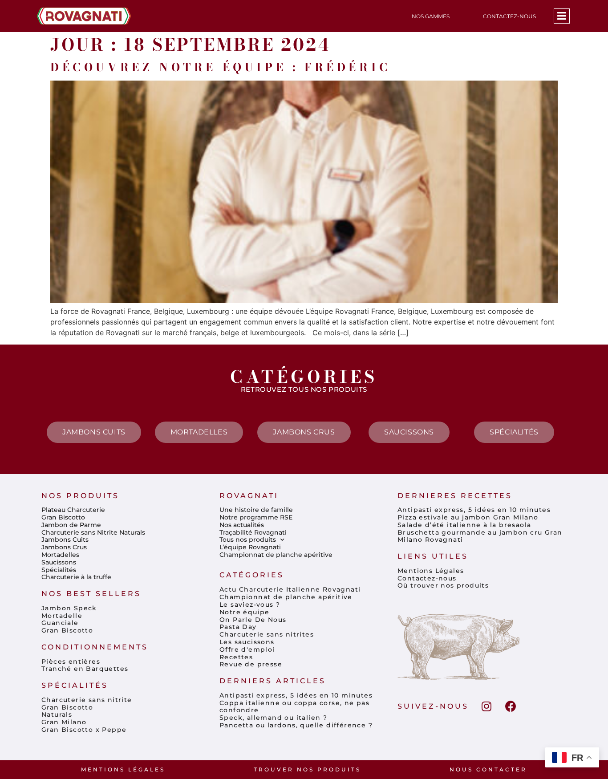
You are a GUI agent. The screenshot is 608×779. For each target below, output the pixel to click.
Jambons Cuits (65, 540)
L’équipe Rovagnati (250, 547)
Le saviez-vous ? (249, 604)
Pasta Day (238, 627)
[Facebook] (511, 706)
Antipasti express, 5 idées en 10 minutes (296, 695)
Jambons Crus (64, 547)
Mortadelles (60, 555)
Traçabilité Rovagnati (253, 532)
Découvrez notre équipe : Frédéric (220, 67)
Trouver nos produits (307, 769)
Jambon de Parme (71, 525)
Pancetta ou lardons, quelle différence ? (296, 725)
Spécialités (58, 570)
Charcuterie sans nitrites (266, 634)
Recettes (236, 657)
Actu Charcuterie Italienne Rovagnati (290, 589)
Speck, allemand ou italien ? (273, 718)
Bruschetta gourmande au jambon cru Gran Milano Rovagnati (480, 536)
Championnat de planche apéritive (275, 555)
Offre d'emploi (247, 649)
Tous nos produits (247, 540)
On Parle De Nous (252, 620)
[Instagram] (486, 706)
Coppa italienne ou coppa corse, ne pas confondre (294, 706)
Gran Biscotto (63, 517)
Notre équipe (244, 612)
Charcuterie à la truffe (76, 577)
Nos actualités (241, 525)
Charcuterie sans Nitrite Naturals (93, 532)
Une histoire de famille (256, 510)
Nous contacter (488, 769)
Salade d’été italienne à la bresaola (464, 525)
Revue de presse (250, 664)
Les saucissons (247, 642)
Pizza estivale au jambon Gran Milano (467, 517)
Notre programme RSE (255, 517)
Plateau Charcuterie (73, 510)
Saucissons (58, 562)
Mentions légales (123, 769)
